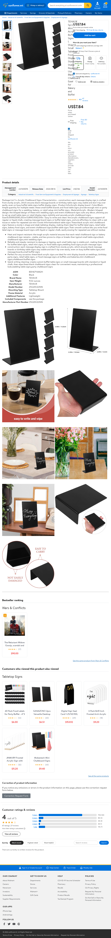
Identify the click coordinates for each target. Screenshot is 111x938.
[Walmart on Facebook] (4, 924)
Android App (7, 914)
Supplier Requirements (11, 899)
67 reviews (85, 100)
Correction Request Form (16, 795)
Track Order (71, 868)
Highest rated (32, 842)
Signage (83, 194)
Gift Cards (34, 895)
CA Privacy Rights (92, 887)
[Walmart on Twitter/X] (9, 924)
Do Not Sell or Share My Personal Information (94, 898)
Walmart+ (34, 891)
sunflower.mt (73, 139)
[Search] (88, 5)
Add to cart (89, 35)
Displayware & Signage (59, 17)
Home (4, 17)
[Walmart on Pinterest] (18, 924)
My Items (98, 13)
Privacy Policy (90, 884)
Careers (89, 13)
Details (93, 77)
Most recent (16, 842)
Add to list (82, 81)
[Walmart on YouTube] (13, 924)
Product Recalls (64, 895)
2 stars (34, 824)
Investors (6, 891)
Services (23, 13)
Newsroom (7, 887)
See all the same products (98, 776)
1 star (35, 827)
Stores (32, 884)
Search (104, 842)
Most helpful (49, 842)
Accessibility (62, 891)
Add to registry (99, 81)
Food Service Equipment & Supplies (37, 17)
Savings (33, 13)
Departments (12, 13)
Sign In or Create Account (32, 868)
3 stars (34, 821)
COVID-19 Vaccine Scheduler (69, 880)
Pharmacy (78, 13)
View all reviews (11, 834)
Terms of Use (90, 880)
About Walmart (8, 880)
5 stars (34, 815)
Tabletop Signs (94, 194)
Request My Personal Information (93, 892)
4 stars (34, 818)
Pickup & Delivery (64, 13)
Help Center (54, 868)
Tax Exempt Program (65, 899)
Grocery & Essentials (47, 13)
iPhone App (7, 911)
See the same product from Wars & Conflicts (91, 660)
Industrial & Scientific (15, 17)
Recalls (60, 887)
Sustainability (8, 895)
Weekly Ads (87, 868)
